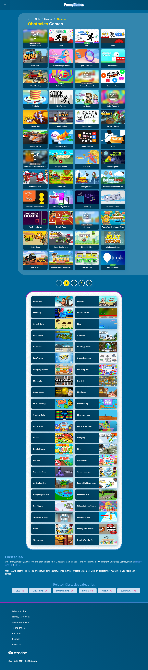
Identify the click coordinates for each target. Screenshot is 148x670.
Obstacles (61, 19)
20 (46, 590)
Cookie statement (20, 622)
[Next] (89, 283)
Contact (16, 639)
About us (16, 633)
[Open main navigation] (5, 5)
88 (91, 590)
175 (134, 590)
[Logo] (74, 5)
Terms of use (18, 627)
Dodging (48, 19)
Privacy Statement (20, 616)
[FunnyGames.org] (29, 18)
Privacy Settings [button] (19, 611)
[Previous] (59, 283)
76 (72, 590)
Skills (37, 19)
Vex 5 (17, 564)
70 (111, 590)
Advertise (16, 644)
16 (23, 590)
